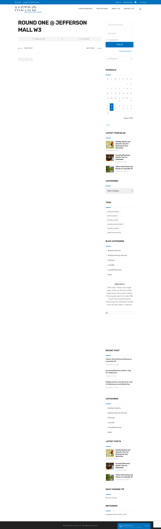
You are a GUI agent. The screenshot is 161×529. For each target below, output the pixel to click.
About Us (116, 8)
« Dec (108, 125)
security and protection (115, 224)
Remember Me (113, 40)
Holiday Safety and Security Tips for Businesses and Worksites (119, 383)
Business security (114, 250)
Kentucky (111, 260)
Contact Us (129, 8)
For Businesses (85, 8)
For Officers (102, 8)
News (110, 275)
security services (113, 228)
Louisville (111, 265)
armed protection (113, 211)
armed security (112, 216)
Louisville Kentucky (114, 270)
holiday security (112, 220)
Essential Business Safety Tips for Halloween (123, 157)
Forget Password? (125, 51)
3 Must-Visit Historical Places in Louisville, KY (119, 360)
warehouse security (114, 232)
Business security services (117, 255)
